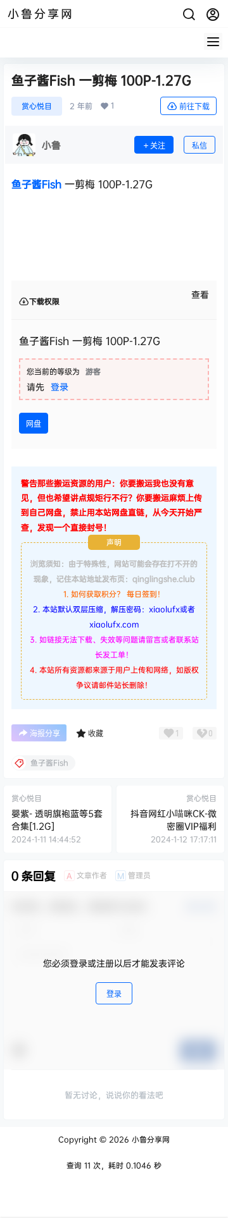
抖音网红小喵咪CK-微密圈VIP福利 (173, 819)
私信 (199, 145)
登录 (59, 387)
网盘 (33, 424)
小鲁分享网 (149, 1139)
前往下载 (194, 106)
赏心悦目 (37, 105)
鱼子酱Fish (36, 184)
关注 (157, 145)
